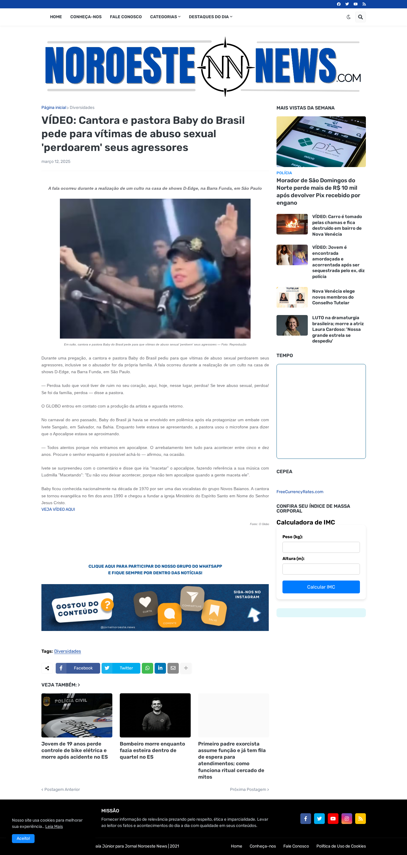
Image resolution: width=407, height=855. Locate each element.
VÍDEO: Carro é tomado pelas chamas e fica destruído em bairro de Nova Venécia (337, 225)
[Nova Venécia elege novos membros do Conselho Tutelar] (292, 297)
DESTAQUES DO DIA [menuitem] (209, 16)
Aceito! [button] (23, 838)
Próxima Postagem (248, 790)
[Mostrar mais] (186, 668)
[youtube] (356, 4)
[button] (348, 17)
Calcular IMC (321, 587)
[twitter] (347, 4)
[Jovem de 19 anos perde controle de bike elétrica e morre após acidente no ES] (76, 715)
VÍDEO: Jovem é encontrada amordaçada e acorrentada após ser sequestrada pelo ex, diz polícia (338, 262)
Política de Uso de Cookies (341, 846)
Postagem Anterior (62, 790)
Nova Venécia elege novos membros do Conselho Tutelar (333, 296)
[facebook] (339, 4)
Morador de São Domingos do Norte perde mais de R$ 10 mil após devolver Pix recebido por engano (318, 191)
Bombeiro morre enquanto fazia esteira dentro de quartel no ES (152, 750)
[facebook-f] (305, 818)
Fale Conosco (296, 846)
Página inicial (53, 108)
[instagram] (346, 818)
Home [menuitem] (56, 16)
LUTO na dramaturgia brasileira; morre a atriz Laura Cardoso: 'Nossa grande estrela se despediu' (338, 329)
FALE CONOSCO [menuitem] (126, 16)
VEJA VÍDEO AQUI (58, 509)
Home (236, 846)
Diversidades (82, 108)
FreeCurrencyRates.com (299, 491)
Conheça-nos (263, 846)
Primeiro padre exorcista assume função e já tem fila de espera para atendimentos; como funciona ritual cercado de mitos (232, 760)
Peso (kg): (292, 536)
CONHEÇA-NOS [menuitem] (86, 16)
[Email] (173, 668)
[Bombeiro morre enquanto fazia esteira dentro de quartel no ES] (155, 715)
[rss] (364, 4)
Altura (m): (293, 558)
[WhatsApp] (147, 668)
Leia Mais (54, 826)
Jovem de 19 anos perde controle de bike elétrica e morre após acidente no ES (74, 750)
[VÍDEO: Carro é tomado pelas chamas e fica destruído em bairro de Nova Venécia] (292, 224)
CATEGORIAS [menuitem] (163, 16)
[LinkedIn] (160, 668)
